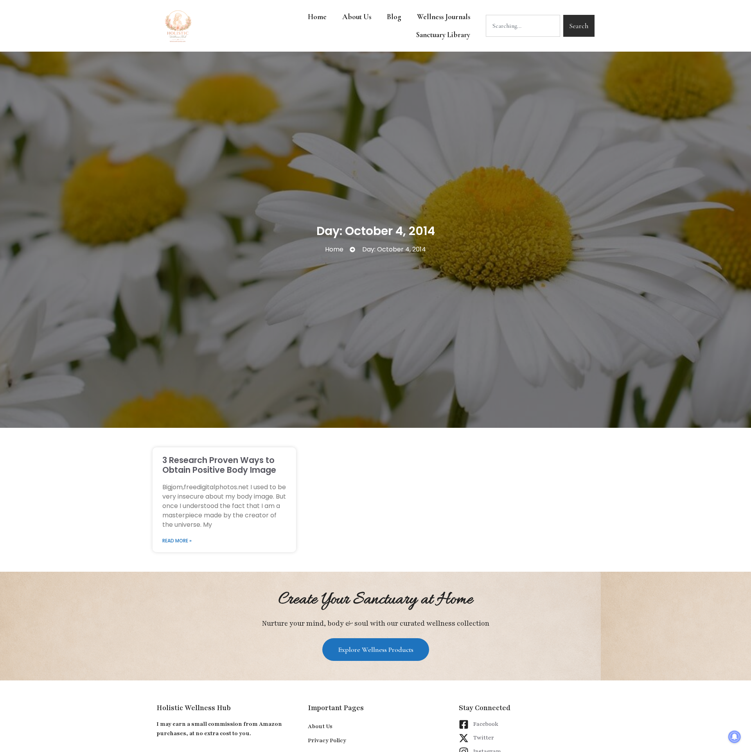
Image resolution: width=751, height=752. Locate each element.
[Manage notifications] (734, 736)
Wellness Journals (443, 16)
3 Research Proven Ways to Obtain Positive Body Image (219, 465)
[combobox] (523, 26)
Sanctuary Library (443, 34)
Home (317, 16)
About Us (356, 16)
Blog (394, 16)
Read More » (177, 540)
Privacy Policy (327, 740)
